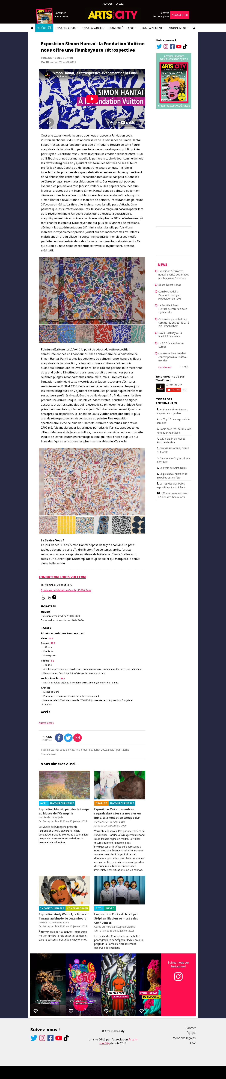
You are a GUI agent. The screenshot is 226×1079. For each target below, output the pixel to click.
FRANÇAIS (107, 3)
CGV (193, 1043)
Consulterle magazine (61, 14)
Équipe (191, 1033)
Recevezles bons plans (161, 14)
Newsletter (180, 14)
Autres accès (46, 722)
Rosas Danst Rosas (169, 284)
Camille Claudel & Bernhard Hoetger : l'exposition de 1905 (169, 295)
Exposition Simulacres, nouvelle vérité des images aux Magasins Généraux (173, 274)
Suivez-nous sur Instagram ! (178, 964)
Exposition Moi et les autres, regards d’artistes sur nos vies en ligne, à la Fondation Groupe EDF (117, 813)
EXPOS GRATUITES (93, 28)
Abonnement (177, 28)
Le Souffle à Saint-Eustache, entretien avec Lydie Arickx (172, 309)
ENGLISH (120, 3)
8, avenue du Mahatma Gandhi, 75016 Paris (66, 590)
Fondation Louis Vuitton (62, 577)
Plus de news (165, 367)
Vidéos (42, 28)
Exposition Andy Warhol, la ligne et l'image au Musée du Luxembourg (63, 916)
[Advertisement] (173, 167)
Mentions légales (184, 1038)
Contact (191, 1028)
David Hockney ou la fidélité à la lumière (170, 334)
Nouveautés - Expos (121, 28)
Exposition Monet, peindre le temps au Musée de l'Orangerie (64, 811)
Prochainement (151, 28)
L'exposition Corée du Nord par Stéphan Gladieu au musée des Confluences (116, 918)
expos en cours (65, 28)
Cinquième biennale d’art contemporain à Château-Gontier (173, 357)
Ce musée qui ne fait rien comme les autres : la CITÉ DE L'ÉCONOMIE (173, 322)
